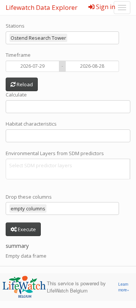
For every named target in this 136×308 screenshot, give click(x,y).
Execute (26, 229)
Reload (24, 84)
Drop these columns (29, 196)
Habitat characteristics (31, 123)
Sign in (104, 7)
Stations (15, 25)
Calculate (16, 94)
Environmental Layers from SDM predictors (55, 153)
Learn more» (123, 287)
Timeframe (18, 54)
